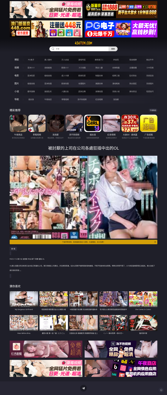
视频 (16, 67)
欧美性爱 (82, 75)
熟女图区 (133, 83)
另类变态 (150, 75)
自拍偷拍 (48, 67)
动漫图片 (82, 83)
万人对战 (65, 59)
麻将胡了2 (99, 59)
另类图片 (150, 83)
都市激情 (31, 91)
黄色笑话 (133, 91)
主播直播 (133, 67)
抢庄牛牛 (150, 59)
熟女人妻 (99, 67)
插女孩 (31, 99)
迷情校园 (99, 91)
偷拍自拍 (48, 75)
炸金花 (116, 59)
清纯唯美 (116, 83)
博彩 (16, 59)
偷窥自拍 (31, 83)
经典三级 (116, 75)
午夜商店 (48, 99)
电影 (16, 75)
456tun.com (83, 43)
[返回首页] (161, 390)
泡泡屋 (116, 99)
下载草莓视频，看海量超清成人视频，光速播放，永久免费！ (83, 242)
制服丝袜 (99, 75)
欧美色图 (65, 83)
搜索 (113, 49)
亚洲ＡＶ (31, 67)
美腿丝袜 (99, 83)
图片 (16, 83)
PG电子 (31, 59)
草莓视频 (65, 99)
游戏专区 (82, 59)
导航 (16, 99)
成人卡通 (65, 75)
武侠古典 (82, 91)
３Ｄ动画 (82, 67)
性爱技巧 (150, 91)
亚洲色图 (48, 83)
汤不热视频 (82, 99)
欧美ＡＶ (65, 67)
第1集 (13, 249)
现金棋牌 (133, 59)
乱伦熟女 (133, 75)
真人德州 (48, 59)
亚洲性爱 (31, 75)
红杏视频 (99, 99)
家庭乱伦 (48, 91)
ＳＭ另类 (150, 67)
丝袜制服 (116, 67)
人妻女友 (65, 91)
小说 (16, 91)
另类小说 (116, 91)
